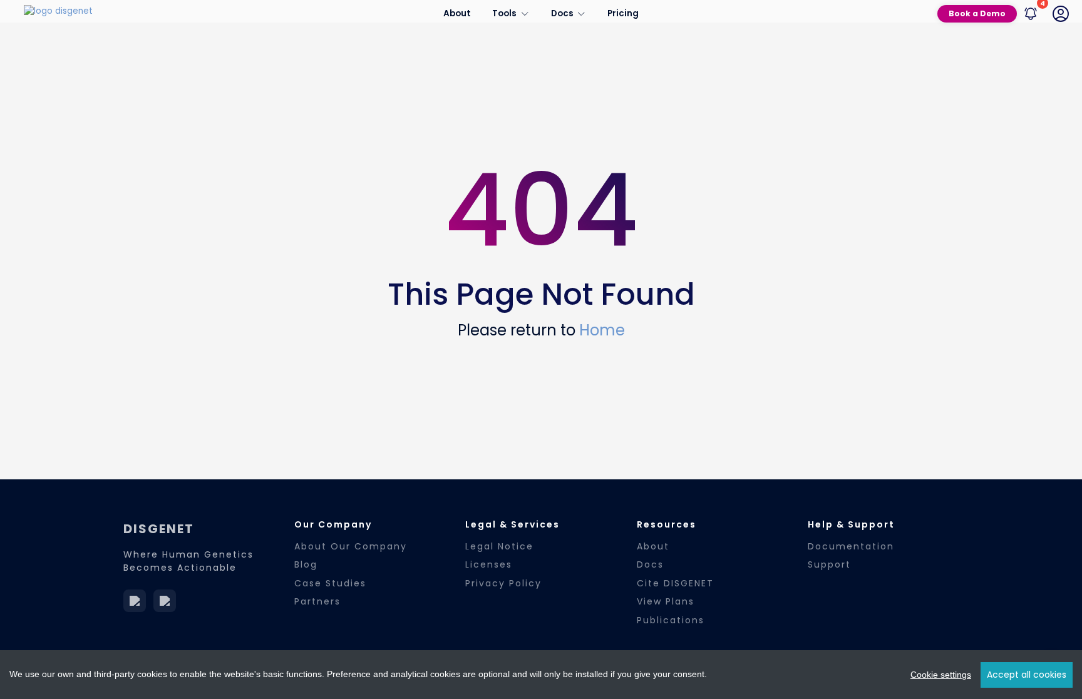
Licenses (488, 564)
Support (829, 564)
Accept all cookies (1026, 674)
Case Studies (330, 583)
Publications (670, 620)
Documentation (851, 546)
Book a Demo (977, 13)
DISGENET (158, 529)
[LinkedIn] (134, 600)
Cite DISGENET (675, 583)
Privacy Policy (503, 583)
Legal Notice (499, 546)
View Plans (665, 601)
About (457, 13)
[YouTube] (164, 600)
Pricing (623, 13)
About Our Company (350, 546)
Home (602, 330)
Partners (317, 601)
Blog (305, 564)
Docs (650, 564)
